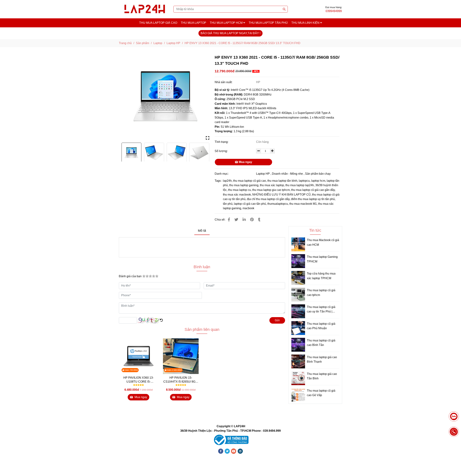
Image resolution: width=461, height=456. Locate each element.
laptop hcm (318, 180)
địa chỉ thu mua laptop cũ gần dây (268, 199)
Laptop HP (173, 43)
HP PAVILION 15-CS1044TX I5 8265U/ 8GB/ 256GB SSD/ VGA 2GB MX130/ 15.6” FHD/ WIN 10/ (181, 380)
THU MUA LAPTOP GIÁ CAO (158, 22)
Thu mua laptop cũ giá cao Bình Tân (321, 343)
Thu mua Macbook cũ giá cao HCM (323, 242)
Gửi (277, 320)
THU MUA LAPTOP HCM (226, 22)
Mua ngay (245, 162)
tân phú (227, 203)
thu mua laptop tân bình (282, 180)
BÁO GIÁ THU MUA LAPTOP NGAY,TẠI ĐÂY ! (230, 33)
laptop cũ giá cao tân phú (250, 203)
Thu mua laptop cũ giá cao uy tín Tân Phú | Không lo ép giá (321, 309)
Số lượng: (221, 151)
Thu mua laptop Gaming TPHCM (322, 259)
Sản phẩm (142, 43)
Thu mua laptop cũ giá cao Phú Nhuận (321, 326)
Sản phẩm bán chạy (318, 173)
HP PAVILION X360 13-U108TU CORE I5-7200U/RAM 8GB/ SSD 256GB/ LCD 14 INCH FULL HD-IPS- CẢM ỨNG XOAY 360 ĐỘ (138, 380)
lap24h (227, 180)
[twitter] (227, 451)
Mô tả (202, 230)
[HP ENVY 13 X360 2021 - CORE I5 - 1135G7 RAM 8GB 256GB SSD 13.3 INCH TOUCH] (165, 96)
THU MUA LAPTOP (193, 22)
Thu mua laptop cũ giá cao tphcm (321, 292)
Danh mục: (222, 173)
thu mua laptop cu (239, 189)
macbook (248, 208)
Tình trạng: (222, 141)
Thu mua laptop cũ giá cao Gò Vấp (321, 393)
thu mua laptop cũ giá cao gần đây (313, 189)
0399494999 (334, 11)
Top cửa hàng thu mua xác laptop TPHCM (321, 276)
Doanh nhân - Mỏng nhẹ (287, 173)
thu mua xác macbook (237, 194)
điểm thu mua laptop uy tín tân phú (313, 199)
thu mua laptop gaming (243, 185)
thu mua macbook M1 (303, 203)
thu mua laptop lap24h (299, 185)
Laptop (157, 43)
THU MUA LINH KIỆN (305, 22)
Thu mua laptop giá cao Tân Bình (322, 376)
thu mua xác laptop (272, 185)
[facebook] (220, 451)
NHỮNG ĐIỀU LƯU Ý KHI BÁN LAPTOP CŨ (281, 194)
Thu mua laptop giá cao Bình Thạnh (322, 359)
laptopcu (304, 180)
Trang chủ (125, 43)
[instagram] (240, 451)
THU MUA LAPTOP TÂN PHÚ (268, 22)
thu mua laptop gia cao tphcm (271, 189)
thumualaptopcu (277, 203)
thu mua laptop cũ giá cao (249, 180)
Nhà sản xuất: (224, 82)
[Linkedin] (244, 219)
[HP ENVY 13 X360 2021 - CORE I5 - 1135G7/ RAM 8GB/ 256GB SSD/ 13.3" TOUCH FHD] (145, 9)
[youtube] (233, 451)
